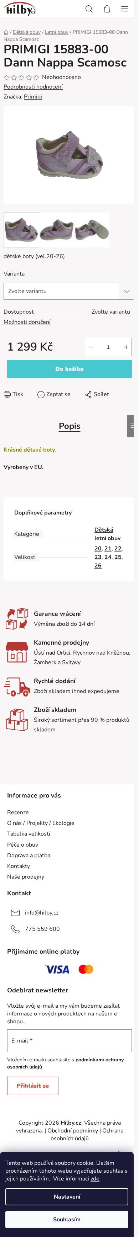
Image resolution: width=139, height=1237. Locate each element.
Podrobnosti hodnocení (33, 87)
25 (118, 557)
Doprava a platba (28, 855)
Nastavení (67, 1197)
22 (118, 549)
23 (98, 557)
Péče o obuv (22, 845)
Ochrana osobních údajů (87, 1134)
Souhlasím (67, 1219)
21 (108, 549)
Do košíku (69, 369)
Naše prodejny (25, 877)
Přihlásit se (33, 1086)
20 (98, 549)
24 (108, 557)
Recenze (18, 812)
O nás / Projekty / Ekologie (40, 823)
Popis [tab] (70, 426)
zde (95, 1179)
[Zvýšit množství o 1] (126, 347)
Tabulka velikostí (28, 834)
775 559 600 (42, 929)
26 (98, 566)
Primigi (33, 97)
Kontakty (18, 866)
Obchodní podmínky (72, 1131)
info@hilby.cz (41, 913)
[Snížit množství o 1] (90, 347)
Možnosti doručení (27, 322)
